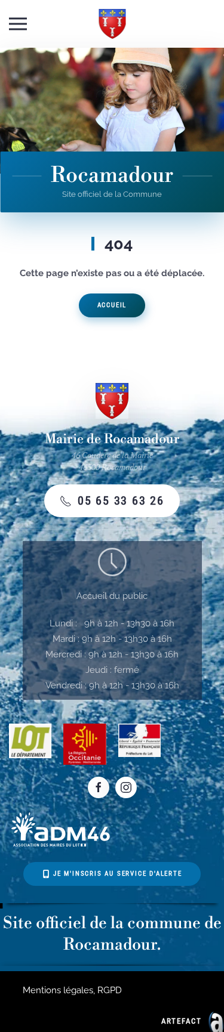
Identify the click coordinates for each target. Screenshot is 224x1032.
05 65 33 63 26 (121, 500)
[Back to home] (112, 24)
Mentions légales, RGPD (72, 990)
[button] (18, 24)
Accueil (112, 305)
